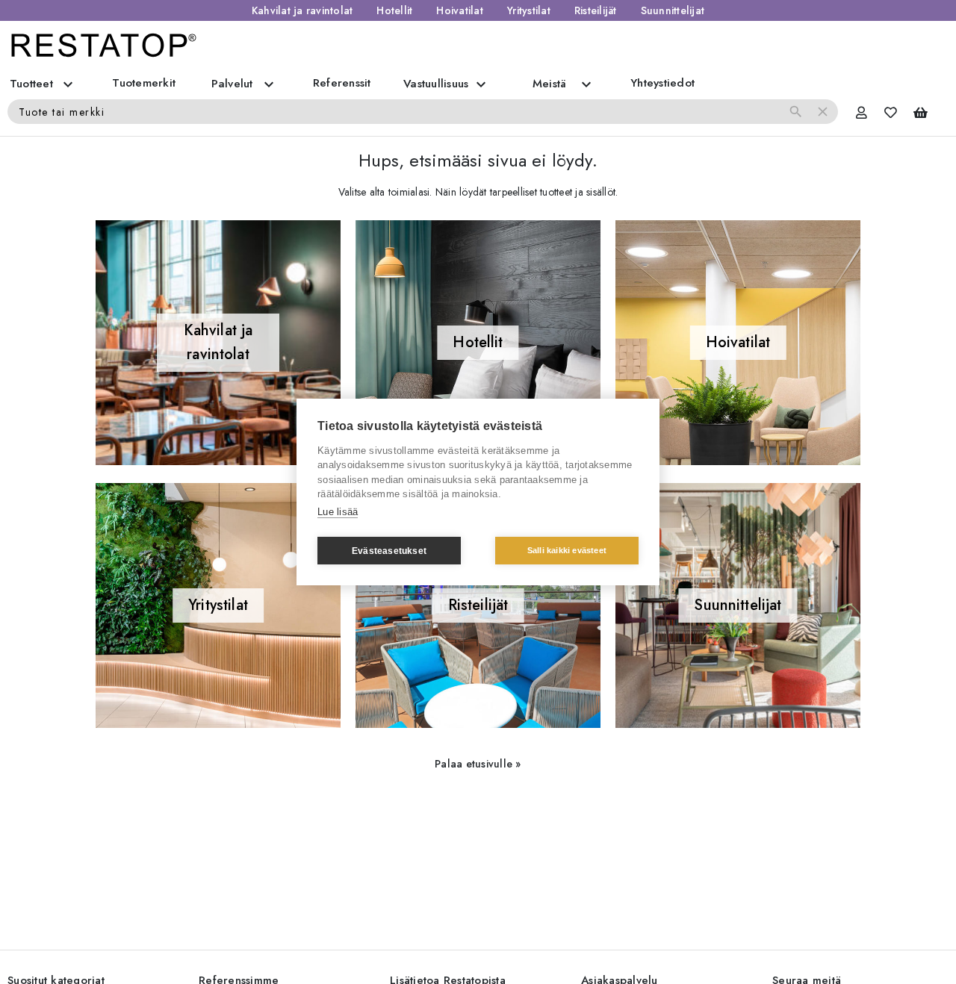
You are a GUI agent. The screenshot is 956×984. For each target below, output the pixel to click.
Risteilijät (595, 10)
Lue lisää (337, 511)
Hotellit (394, 10)
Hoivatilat (459, 10)
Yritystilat (528, 10)
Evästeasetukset (389, 551)
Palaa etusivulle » (478, 763)
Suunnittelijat (673, 10)
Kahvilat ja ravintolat (302, 10)
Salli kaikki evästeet (566, 550)
